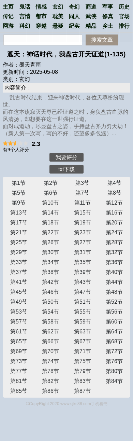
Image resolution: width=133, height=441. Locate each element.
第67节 (82, 341)
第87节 (82, 391)
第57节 (18, 322)
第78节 (50, 371)
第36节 (114, 262)
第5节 (19, 193)
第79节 (82, 371)
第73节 (18, 361)
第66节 (50, 341)
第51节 (82, 302)
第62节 (50, 331)
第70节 (50, 351)
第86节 (50, 391)
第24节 (114, 232)
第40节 (114, 272)
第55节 (82, 312)
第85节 (18, 391)
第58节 (50, 322)
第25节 (18, 242)
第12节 (114, 203)
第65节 (18, 341)
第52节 (114, 302)
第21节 (18, 232)
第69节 (18, 351)
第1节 (19, 183)
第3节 (82, 183)
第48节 (114, 292)
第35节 (82, 262)
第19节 (82, 222)
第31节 (82, 252)
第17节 (18, 222)
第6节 (51, 193)
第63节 (82, 331)
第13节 (18, 213)
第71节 (82, 351)
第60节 (114, 322)
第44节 (114, 282)
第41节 (18, 282)
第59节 (82, 322)
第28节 (114, 242)
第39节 (82, 272)
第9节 (19, 203)
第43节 (82, 282)
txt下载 (66, 169)
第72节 (114, 351)
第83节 (82, 381)
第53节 (18, 312)
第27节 (82, 242)
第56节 (114, 312)
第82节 (50, 381)
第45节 (18, 292)
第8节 (114, 193)
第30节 (50, 252)
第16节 (114, 213)
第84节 (114, 381)
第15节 (82, 213)
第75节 (82, 361)
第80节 (114, 371)
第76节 (114, 361)
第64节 (114, 331)
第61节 (18, 331)
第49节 (18, 302)
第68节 (114, 341)
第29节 (18, 252)
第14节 (50, 213)
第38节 (50, 272)
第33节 (18, 262)
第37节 (18, 272)
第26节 (50, 242)
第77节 (18, 371)
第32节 (114, 252)
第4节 (114, 183)
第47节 (82, 292)
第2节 (51, 183)
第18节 (50, 222)
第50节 (50, 302)
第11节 (82, 203)
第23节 (82, 232)
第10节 (50, 203)
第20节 (114, 222)
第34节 (50, 262)
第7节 (82, 193)
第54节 (50, 312)
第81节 (18, 381)
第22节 (50, 232)
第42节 (50, 282)
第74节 (50, 361)
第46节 (50, 292)
